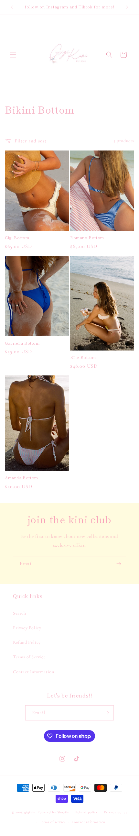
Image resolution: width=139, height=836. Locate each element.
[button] (13, 55)
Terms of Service (29, 657)
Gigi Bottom (17, 237)
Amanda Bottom (21, 477)
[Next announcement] (127, 7)
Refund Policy (27, 642)
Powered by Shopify (53, 812)
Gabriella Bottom (22, 343)
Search (19, 613)
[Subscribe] (119, 563)
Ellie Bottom (83, 357)
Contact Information (33, 671)
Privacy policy (116, 812)
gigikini (30, 812)
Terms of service (53, 822)
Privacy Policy (27, 627)
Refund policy (86, 812)
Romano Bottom (87, 237)
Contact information (88, 822)
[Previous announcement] (12, 7)
